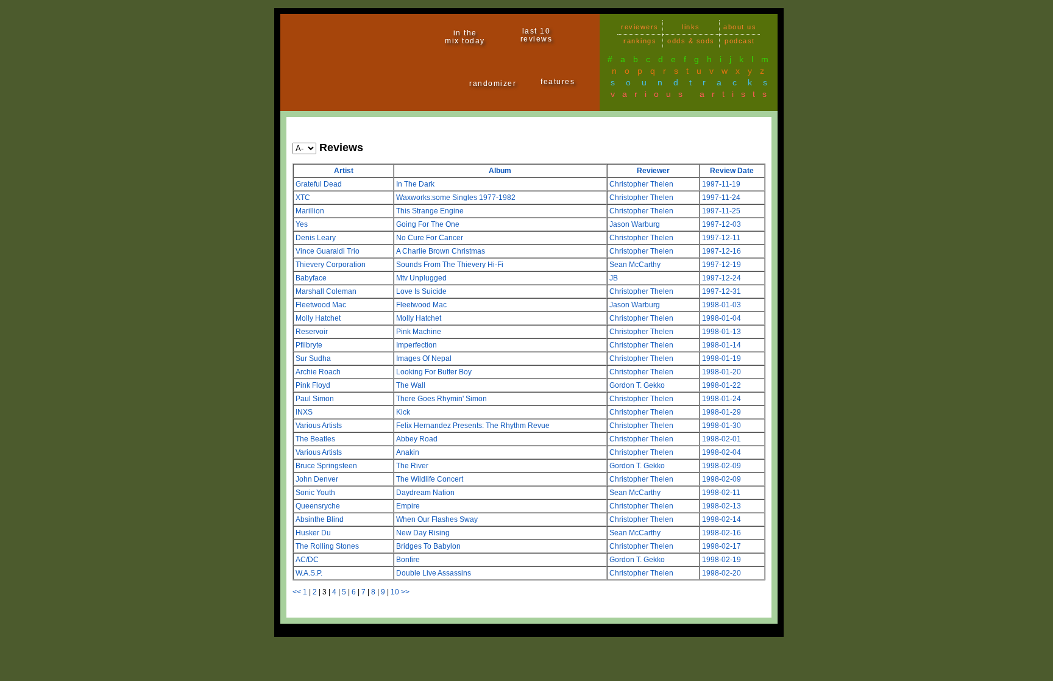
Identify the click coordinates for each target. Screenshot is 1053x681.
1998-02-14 (721, 519)
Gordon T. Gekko (637, 385)
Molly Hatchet (318, 318)
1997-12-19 (721, 264)
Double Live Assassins (433, 573)
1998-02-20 (721, 573)
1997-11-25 (721, 211)
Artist (343, 170)
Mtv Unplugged (421, 278)
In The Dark (415, 184)
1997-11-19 (721, 184)
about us (739, 26)
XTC (303, 197)
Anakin (407, 452)
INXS (304, 412)
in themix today (465, 37)
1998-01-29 (721, 412)
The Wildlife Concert (429, 479)
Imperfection (416, 345)
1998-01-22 (721, 385)
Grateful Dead (319, 184)
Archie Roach (318, 372)
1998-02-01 (721, 439)
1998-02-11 (721, 492)
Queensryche (318, 506)
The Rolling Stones (327, 546)
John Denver (317, 479)
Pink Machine (418, 331)
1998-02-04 (721, 452)
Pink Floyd (313, 385)
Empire (408, 506)
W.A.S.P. (309, 573)
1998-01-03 (721, 305)
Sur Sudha (313, 358)
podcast (740, 41)
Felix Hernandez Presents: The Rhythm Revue (473, 425)
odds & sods (691, 41)
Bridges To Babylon (428, 546)
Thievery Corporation (331, 264)
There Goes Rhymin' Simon (441, 398)
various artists (692, 94)
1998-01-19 (721, 358)
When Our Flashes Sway (437, 519)
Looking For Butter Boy (434, 372)
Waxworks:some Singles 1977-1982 (456, 197)
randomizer (492, 83)
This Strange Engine (430, 211)
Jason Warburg (634, 224)
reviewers (640, 26)
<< (296, 592)
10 (395, 592)
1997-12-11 (721, 238)
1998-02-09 (721, 466)
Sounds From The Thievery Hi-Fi (449, 264)
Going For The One (427, 224)
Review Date (732, 170)
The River (412, 466)
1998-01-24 (721, 398)
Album (500, 170)
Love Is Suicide (421, 291)
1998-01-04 (721, 318)
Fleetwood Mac (321, 305)
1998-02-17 (721, 546)
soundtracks (694, 82)
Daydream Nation (425, 492)
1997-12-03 (721, 224)
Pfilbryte (309, 345)
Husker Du (313, 533)
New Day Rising (423, 533)
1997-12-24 (721, 278)
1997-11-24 (721, 197)
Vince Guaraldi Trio (328, 251)
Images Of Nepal (424, 358)
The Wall (410, 385)
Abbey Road (417, 439)
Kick (403, 412)
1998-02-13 (721, 506)
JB (613, 278)
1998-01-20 (721, 372)
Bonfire (408, 559)
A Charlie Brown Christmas (440, 251)
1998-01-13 (721, 331)
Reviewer (653, 170)
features (558, 81)
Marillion (310, 211)
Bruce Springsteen (326, 466)
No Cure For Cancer (429, 238)
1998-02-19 (721, 559)
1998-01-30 (721, 425)
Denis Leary (316, 238)
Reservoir (312, 331)
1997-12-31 (721, 291)
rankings (639, 41)
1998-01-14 (721, 345)
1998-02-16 (721, 533)
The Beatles (315, 439)
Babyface (311, 278)
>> (405, 592)
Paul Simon (315, 398)
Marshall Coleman (326, 291)
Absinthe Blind (320, 519)
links (691, 26)
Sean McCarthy (635, 264)
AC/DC (307, 559)
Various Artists (319, 425)
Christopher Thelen (641, 184)
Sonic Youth (315, 492)
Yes (302, 224)
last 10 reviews (536, 35)
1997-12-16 (721, 251)
